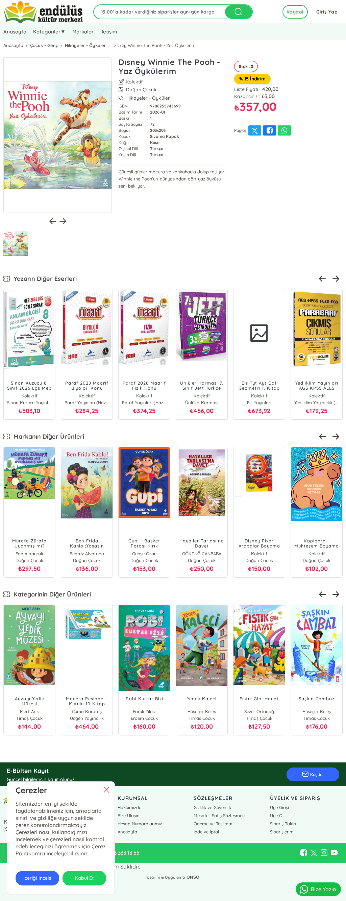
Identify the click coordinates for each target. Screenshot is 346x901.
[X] (314, 853)
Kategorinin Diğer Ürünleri (50, 594)
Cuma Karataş (87, 711)
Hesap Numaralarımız (140, 823)
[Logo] (43, 11)
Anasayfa (14, 31)
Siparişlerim (282, 831)
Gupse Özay (144, 553)
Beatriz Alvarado (87, 553)
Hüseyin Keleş (202, 711)
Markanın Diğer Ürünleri (47, 436)
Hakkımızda (130, 807)
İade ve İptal (206, 831)
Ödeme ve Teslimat (213, 823)
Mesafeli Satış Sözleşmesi (219, 815)
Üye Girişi (279, 807)
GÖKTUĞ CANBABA (201, 553)
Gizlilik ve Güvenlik (212, 807)
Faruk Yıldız (144, 711)
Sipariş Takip (283, 823)
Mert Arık (29, 711)
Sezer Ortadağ (259, 711)
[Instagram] (324, 853)
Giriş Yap (327, 12)
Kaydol (295, 12)
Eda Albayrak (29, 553)
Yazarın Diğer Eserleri (43, 279)
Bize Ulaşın (129, 815)
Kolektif (134, 81)
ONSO (193, 877)
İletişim (108, 31)
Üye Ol (276, 815)
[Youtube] (334, 853)
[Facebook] (304, 853)
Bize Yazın (323, 889)
